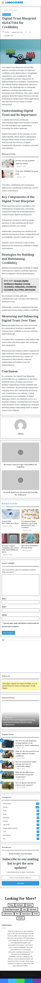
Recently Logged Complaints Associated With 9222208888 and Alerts (10, 549)
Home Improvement (10, 828)
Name (4, 598)
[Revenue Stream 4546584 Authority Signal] (8, 163)
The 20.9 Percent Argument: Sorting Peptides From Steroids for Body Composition (19, 722)
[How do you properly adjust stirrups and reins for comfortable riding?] (8, 765)
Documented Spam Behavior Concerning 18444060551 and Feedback (29, 524)
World (5, 807)
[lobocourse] (14, 2)
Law (4, 832)
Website (4, 615)
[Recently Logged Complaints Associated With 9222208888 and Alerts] (11, 539)
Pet (4, 839)
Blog (4, 814)
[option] (20, 715)
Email (4, 607)
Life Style (6, 825)
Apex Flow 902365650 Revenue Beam (29, 547)
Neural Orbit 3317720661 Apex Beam (10, 522)
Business (6, 817)
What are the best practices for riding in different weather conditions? (27, 753)
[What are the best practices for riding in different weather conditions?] (8, 754)
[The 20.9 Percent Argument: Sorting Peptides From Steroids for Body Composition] (8, 744)
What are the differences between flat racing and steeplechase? (24, 774)
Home (5, 10)
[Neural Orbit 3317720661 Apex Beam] (11, 514)
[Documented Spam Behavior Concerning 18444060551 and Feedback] (30, 514)
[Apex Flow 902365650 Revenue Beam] (30, 539)
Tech (4, 810)
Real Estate (7, 835)
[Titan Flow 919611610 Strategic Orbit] (8, 174)
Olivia (7, 32)
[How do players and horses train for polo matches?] (8, 786)
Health (5, 821)
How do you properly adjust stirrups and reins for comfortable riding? (25, 764)
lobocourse (13, 10)
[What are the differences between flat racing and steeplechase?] (8, 775)
